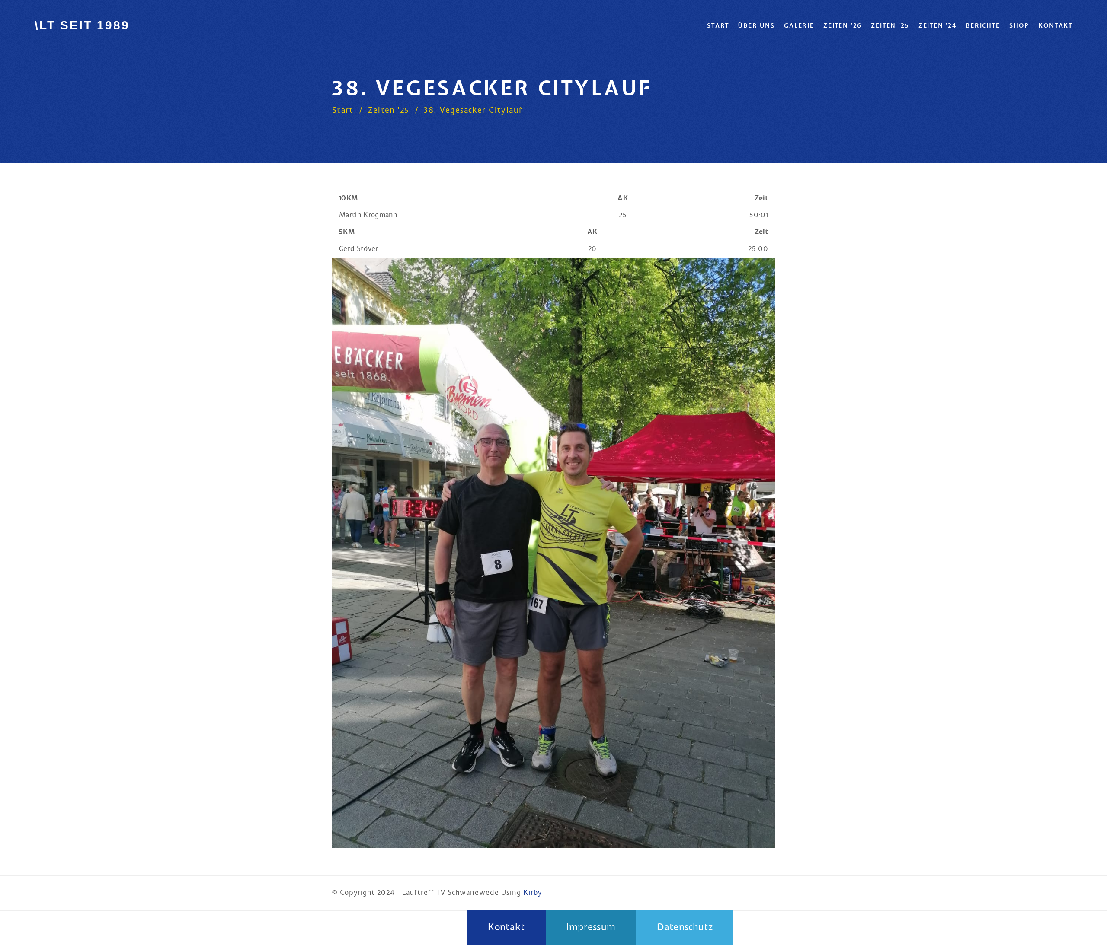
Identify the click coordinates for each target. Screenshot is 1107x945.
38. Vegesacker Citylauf (473, 110)
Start (718, 25)
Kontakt (1055, 25)
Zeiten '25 (890, 25)
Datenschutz (685, 927)
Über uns (756, 25)
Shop (1019, 25)
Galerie (799, 25)
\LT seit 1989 (82, 25)
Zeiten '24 (937, 25)
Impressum (591, 927)
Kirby (532, 893)
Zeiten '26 (842, 25)
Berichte (983, 25)
